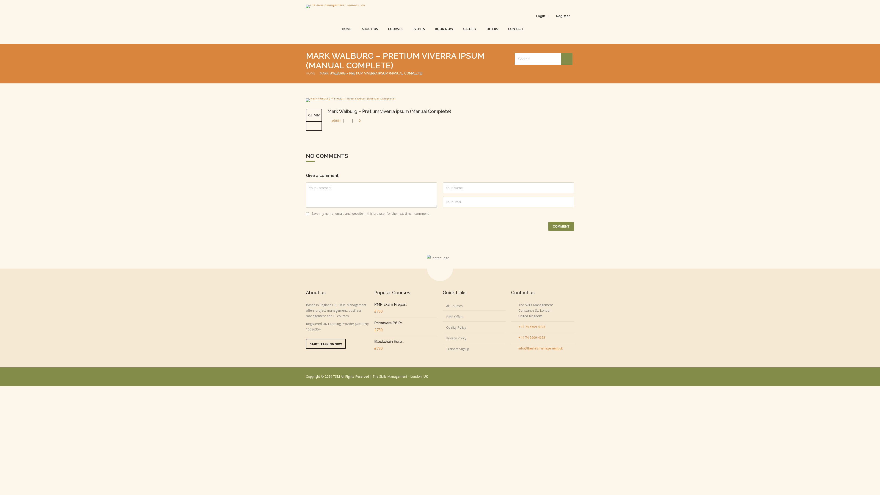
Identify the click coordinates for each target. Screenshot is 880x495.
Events (418, 29)
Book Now (444, 29)
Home (347, 29)
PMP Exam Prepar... (390, 304)
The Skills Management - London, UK (400, 376)
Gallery (469, 29)
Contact (516, 29)
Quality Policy (456, 327)
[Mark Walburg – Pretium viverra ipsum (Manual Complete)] (351, 98)
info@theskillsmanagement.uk (540, 348)
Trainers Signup (457, 349)
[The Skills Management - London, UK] (335, 6)
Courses (395, 29)
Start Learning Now (326, 344)
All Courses (454, 306)
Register (563, 16)
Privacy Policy (456, 338)
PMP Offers (454, 316)
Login (540, 16)
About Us (370, 29)
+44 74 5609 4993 (531, 326)
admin (336, 120)
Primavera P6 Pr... (389, 323)
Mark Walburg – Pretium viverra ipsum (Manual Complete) (389, 111)
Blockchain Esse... (389, 341)
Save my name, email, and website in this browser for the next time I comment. (370, 213)
